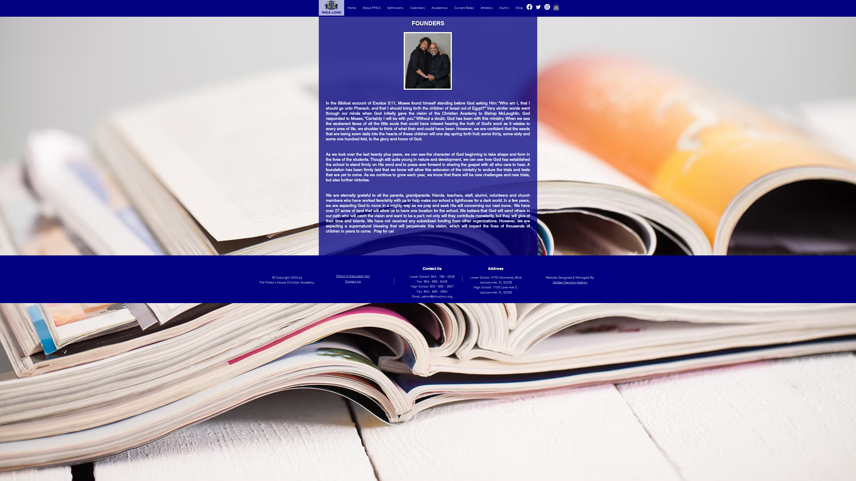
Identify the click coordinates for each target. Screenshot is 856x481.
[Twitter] (538, 7)
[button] (556, 6)
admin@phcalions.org (437, 296)
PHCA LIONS (331, 12)
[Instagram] (547, 7)
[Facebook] (529, 7)
